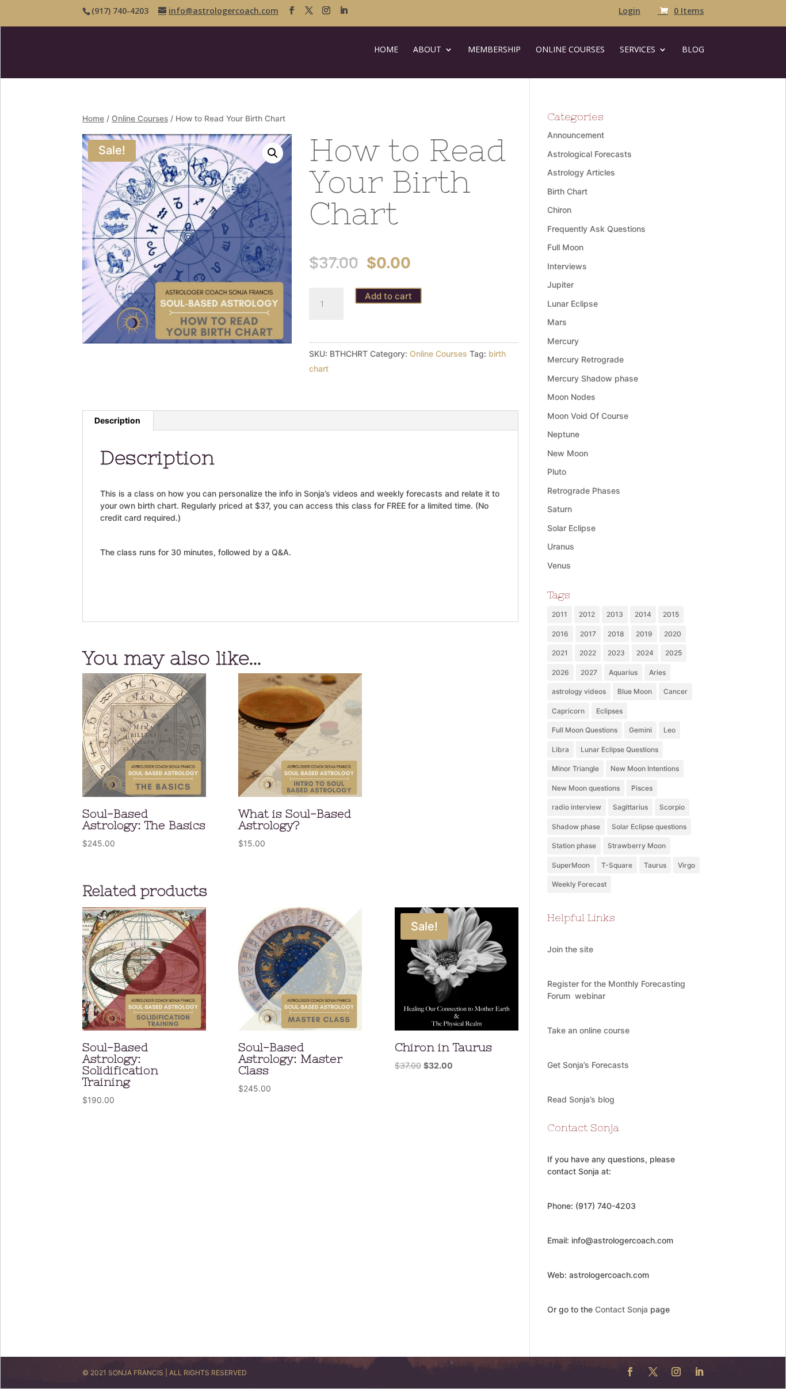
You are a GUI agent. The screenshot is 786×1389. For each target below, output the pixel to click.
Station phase (574, 845)
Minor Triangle (575, 768)
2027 (589, 672)
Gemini (640, 730)
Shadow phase (576, 826)
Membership (494, 50)
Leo (669, 730)
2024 (645, 652)
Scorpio (672, 807)
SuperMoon (571, 865)
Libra (560, 749)
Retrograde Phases (583, 490)
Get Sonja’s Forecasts (588, 1065)
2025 (673, 652)
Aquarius (623, 672)
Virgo (686, 865)
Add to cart (388, 296)
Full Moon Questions (584, 730)
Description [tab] (117, 420)
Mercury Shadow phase (592, 378)
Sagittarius (630, 807)
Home (386, 50)
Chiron (559, 210)
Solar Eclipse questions (649, 826)
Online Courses (570, 50)
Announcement (575, 135)
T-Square (616, 865)
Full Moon (565, 247)
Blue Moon (634, 691)
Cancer (675, 691)
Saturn (559, 509)
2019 (644, 633)
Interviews (567, 266)
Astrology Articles (581, 172)
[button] (272, 153)
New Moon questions (586, 788)
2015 (671, 614)
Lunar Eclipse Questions (619, 749)
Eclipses (609, 711)
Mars (557, 322)
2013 (614, 614)
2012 (587, 614)
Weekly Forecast (579, 884)
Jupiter (560, 284)
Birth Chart (567, 191)
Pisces (642, 788)
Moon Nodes (571, 397)
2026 (560, 672)
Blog (693, 50)
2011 (559, 614)
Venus (559, 565)
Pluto (556, 471)
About (427, 50)
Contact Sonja (621, 1309)
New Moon (567, 453)
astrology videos (579, 691)
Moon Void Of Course (587, 416)
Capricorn (568, 711)
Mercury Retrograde (585, 359)
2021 (560, 652)
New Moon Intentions (645, 768)
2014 (643, 614)
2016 (560, 633)
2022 (587, 652)
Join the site (570, 949)
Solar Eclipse (571, 528)
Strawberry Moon (637, 845)
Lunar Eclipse (572, 303)
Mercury (563, 341)
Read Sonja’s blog (581, 1099)
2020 (672, 633)
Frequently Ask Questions (596, 229)
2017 (588, 633)
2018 (616, 633)
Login (629, 11)
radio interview (576, 807)
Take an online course (588, 1030)
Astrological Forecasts (589, 154)
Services (637, 50)
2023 (616, 652)
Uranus (560, 546)
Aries (657, 672)
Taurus (655, 865)
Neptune (563, 434)
